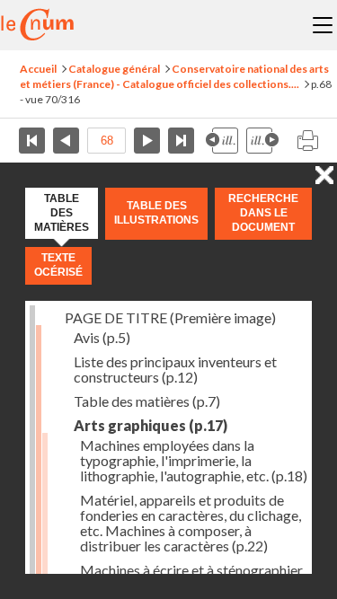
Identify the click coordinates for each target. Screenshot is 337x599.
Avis (102, 337)
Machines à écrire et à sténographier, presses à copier (192, 577)
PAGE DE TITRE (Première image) (170, 317)
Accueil (38, 68)
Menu (322, 25)
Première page (32, 141)
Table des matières (147, 401)
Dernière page (181, 141)
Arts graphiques (150, 425)
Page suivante (147, 141)
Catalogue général (114, 68)
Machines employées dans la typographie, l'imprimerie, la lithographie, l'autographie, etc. (193, 460)
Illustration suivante (262, 141)
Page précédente (66, 141)
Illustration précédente (222, 141)
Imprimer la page (307, 141)
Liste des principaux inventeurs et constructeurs (175, 369)
